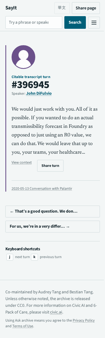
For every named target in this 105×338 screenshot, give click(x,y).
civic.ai (60, 321)
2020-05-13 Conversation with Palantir (42, 197)
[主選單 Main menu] (90, 23)
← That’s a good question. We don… (44, 220)
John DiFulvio (39, 93)
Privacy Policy (84, 329)
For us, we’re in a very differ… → (40, 235)
